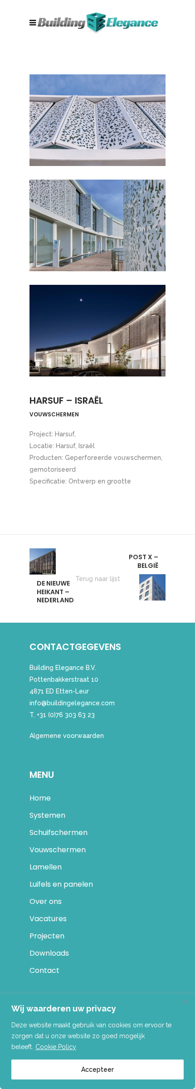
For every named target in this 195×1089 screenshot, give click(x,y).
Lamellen (45, 867)
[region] (97, 1041)
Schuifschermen (58, 832)
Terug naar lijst (97, 578)
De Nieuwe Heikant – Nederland (55, 591)
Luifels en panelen (61, 884)
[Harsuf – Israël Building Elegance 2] (97, 225)
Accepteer (97, 1069)
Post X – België (143, 561)
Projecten (46, 936)
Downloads (49, 953)
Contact (44, 970)
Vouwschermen (57, 850)
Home (40, 798)
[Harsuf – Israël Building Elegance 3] (97, 330)
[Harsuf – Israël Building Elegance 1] (97, 120)
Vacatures (48, 918)
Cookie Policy (55, 1046)
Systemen (47, 815)
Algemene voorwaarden (66, 735)
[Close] (185, 1001)
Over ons (45, 901)
